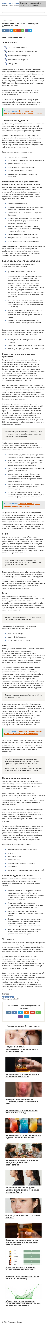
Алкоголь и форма (11, 3)
